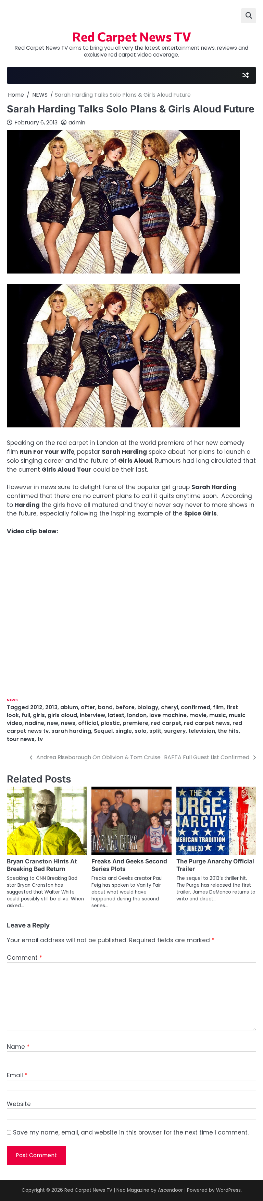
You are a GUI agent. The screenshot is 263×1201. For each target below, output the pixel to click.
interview (92, 715)
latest (116, 715)
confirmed (195, 707)
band (105, 707)
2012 (36, 707)
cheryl (169, 707)
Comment (24, 958)
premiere (135, 723)
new (52, 723)
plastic (110, 723)
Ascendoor (170, 1190)
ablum (69, 707)
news (68, 723)
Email (17, 1075)
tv (40, 739)
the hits (228, 731)
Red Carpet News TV (131, 36)
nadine (34, 723)
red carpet (166, 723)
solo (141, 731)
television (201, 731)
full (26, 715)
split (155, 731)
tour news (21, 739)
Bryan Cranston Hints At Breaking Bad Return (42, 865)
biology (147, 707)
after (88, 707)
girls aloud (62, 715)
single (123, 731)
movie (197, 715)
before (125, 707)
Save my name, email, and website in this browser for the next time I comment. (131, 1132)
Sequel (103, 731)
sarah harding (71, 731)
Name (18, 1047)
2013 (51, 707)
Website (19, 1104)
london (137, 715)
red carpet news (207, 723)
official (88, 723)
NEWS (12, 700)
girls (39, 715)
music (217, 715)
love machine (168, 715)
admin (76, 122)
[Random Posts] (245, 75)
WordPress (228, 1190)
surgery (175, 731)
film (218, 707)
